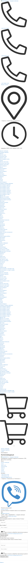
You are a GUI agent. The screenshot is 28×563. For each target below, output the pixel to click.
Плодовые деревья (5, 450)
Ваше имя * (2, 520)
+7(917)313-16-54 (5, 28)
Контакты (3, 471)
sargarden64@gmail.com (6, 477)
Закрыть (2, 562)
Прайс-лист (3, 465)
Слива (2, 451)
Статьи (2, 469)
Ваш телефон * (3, 525)
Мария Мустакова (12, 516)
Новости (3, 467)
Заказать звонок (4, 84)
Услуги (2, 470)
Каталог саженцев (5, 448)
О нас (2, 463)
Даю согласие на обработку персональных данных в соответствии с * (14, 532)
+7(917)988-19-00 (5, 83)
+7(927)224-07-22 (5, 55)
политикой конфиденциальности (15, 533)
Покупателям (4, 466)
